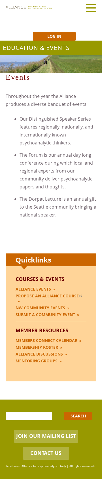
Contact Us (45, 452)
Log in (54, 36)
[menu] (91, 7)
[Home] (29, 7)
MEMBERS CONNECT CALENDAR (46, 340)
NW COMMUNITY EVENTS (40, 307)
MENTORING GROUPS (37, 361)
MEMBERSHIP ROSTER (37, 347)
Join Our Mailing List (46, 435)
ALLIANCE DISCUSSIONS (39, 354)
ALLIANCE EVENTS (33, 289)
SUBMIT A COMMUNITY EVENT (45, 314)
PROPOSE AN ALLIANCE (47, 296)
